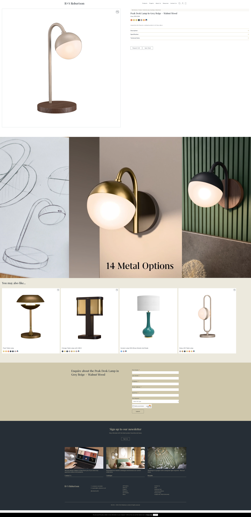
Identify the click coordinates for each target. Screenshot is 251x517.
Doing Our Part (158, 489)
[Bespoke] (167, 462)
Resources (125, 491)
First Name (136, 370)
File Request (135, 398)
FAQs (155, 487)
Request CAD (136, 48)
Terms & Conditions (159, 491)
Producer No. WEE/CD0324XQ (161, 494)
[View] (125, 462)
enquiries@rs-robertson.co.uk (99, 488)
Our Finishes (126, 492)
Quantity (135, 392)
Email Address (136, 387)
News (124, 494)
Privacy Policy (157, 492)
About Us (125, 487)
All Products (125, 486)
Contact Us (157, 486)
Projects (125, 489)
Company (135, 381)
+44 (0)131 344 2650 (97, 486)
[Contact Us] (84, 462)
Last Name (135, 375)
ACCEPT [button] (155, 514)
